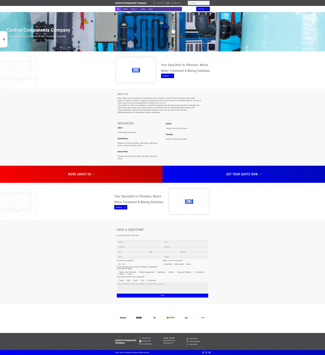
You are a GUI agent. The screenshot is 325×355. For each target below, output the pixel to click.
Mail (128, 280)
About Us (125, 9)
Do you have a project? (125, 260)
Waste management (147, 272)
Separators (161, 272)
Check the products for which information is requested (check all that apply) (137, 267)
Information (151, 280)
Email (136, 280)
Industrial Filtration (184, 272)
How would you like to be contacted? (130, 277)
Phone (121, 280)
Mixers (171, 272)
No (124, 264)
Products (143, 9)
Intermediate (179, 264)
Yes (119, 264)
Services (133, 9)
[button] (117, 70)
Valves (121, 274)
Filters (129, 274)
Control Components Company (130, 2)
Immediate (168, 264)
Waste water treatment (127, 272)
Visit (142, 280)
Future (188, 264)
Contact (151, 9)
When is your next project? (173, 260)
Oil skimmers (199, 272)
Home (118, 9)
